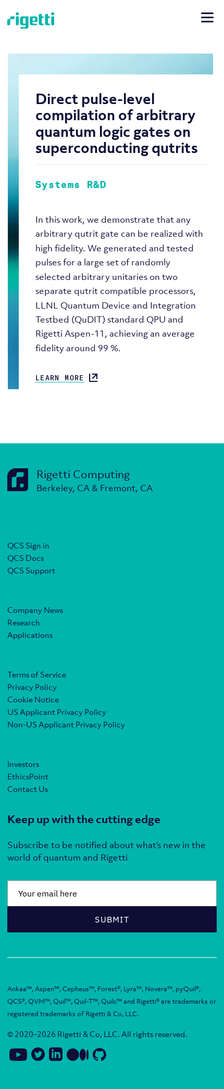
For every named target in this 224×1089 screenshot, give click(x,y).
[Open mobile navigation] (207, 18)
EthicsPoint (27, 776)
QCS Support (31, 570)
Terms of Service (36, 674)
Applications (30, 635)
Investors (23, 764)
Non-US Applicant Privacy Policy (66, 724)
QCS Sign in (28, 545)
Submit (112, 919)
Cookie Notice (33, 699)
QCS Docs (25, 558)
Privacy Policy (32, 687)
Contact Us (27, 789)
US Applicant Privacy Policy (56, 712)
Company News (35, 610)
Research (23, 622)
